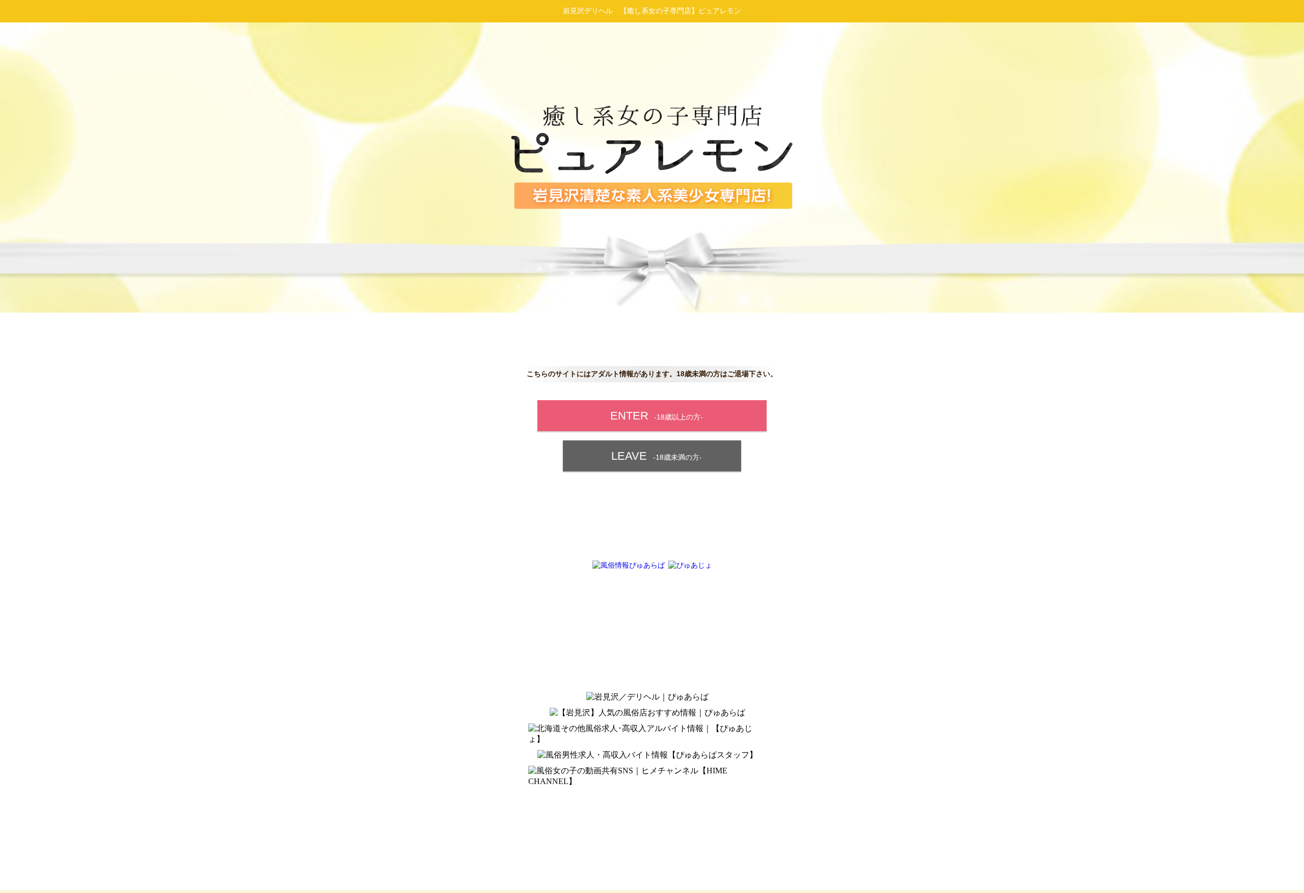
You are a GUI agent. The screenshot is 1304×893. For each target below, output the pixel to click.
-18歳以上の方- (656, 415)
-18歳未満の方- (656, 456)
